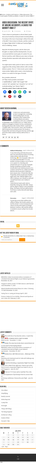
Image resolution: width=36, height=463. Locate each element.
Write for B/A (5, 340)
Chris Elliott (4, 390)
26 (27, 442)
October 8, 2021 (10, 360)
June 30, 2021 (14, 369)
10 (18, 437)
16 (13, 440)
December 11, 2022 (15, 340)
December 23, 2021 (14, 351)
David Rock (8, 363)
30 (13, 444)
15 (8, 440)
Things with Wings (6, 408)
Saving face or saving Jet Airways (10, 293)
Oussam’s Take (5, 421)
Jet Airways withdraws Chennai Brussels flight (14, 378)
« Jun (2, 446)
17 (18, 440)
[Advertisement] (15, 257)
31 (18, 444)
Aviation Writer (5, 418)
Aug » (6, 446)
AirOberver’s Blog (6, 415)
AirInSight (4, 405)
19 (27, 440)
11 (23, 437)
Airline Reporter (5, 399)
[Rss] (18, 225)
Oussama (13, 198)
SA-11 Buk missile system (21, 69)
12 (27, 437)
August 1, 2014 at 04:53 (28, 198)
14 (3, 440)
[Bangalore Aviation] (18, 4)
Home (3, 14)
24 (18, 442)
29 (8, 444)
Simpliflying (4, 393)
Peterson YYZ (8, 372)
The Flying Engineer (6, 411)
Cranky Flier (4, 402)
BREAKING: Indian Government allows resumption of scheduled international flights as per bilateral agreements (16, 349)
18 (23, 440)
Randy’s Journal (5, 396)
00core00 (7, 336)
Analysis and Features (12, 14)
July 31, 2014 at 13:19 (28, 150)
